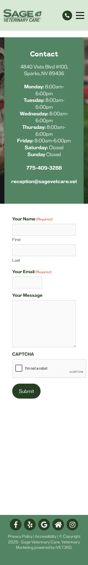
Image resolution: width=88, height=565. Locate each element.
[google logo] (44, 524)
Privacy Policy (20, 536)
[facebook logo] (16, 524)
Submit (26, 391)
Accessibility (45, 536)
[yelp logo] (30, 524)
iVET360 (63, 547)
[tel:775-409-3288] (67, 15)
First (16, 239)
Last (16, 260)
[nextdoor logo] (58, 524)
